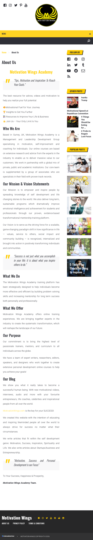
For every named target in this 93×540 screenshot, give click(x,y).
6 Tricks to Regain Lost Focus (86, 134)
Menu (4, 33)
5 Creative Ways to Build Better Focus (79, 227)
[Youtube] (25, 5)
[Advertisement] (79, 292)
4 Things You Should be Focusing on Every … (77, 204)
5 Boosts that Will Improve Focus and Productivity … (78, 162)
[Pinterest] (21, 5)
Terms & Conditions (36, 523)
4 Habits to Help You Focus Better (78, 185)
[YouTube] (69, 71)
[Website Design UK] (8, 536)
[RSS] (69, 76)
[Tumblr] (83, 65)
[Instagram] (10, 5)
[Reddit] (76, 71)
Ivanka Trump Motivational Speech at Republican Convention (77, 105)
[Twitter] (15, 5)
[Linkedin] (63, 518)
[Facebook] (5, 5)
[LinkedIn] (69, 65)
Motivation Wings (17, 517)
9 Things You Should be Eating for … (85, 122)
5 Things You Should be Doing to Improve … (79, 268)
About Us (5, 523)
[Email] (83, 71)
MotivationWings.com (14, 410)
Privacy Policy (19, 523)
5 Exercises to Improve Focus (78, 249)
